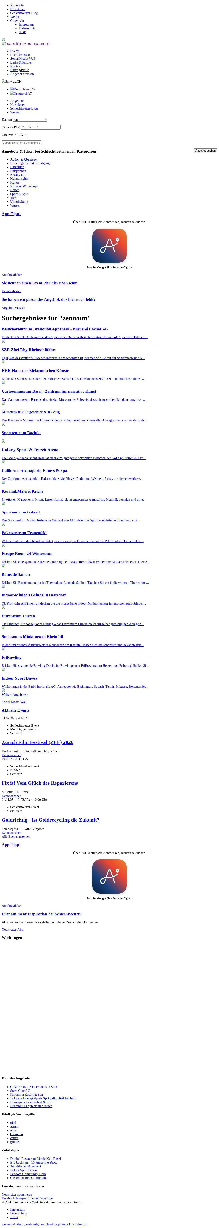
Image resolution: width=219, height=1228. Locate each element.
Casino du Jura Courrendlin (28, 1178)
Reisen (14, 190)
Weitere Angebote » (15, 694)
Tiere (13, 198)
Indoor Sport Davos (23, 1170)
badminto (16, 1134)
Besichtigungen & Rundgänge (30, 163)
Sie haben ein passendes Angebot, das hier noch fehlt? (49, 299)
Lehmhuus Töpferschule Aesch (31, 1106)
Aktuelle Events (15, 710)
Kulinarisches (19, 178)
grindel (15, 1142)
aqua (13, 1130)
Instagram (22, 1198)
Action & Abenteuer (24, 159)
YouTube (46, 1198)
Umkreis (7, 135)
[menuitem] (113, 5)
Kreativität (17, 174)
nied (13, 1122)
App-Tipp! (11, 213)
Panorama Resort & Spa (26, 1094)
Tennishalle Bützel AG (25, 1166)
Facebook (8, 1198)
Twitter (35, 1198)
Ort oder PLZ (11, 127)
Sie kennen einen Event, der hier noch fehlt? (40, 283)
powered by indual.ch (44, 1224)
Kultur (14, 182)
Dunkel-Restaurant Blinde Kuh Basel (35, 1158)
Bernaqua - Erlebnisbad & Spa (31, 1102)
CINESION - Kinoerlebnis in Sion (33, 1087)
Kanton (7, 119)
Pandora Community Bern (28, 1174)
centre (14, 1138)
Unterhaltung (19, 201)
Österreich (21, 93)
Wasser (15, 205)
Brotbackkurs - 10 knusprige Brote (33, 1162)
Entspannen (18, 171)
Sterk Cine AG (20, 1090)
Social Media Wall (14, 702)
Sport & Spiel (19, 194)
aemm (14, 1126)
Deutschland (22, 89)
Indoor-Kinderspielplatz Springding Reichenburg (43, 1098)
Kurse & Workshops (24, 186)
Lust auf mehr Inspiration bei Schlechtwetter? (42, 914)
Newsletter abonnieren (17, 1194)
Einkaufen (17, 167)
